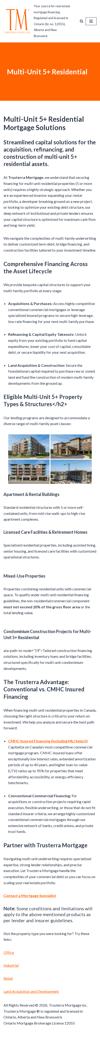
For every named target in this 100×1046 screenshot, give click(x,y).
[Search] (81, 21)
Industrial (11, 965)
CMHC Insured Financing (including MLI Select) (47, 741)
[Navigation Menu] (91, 21)
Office (8, 952)
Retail (8, 978)
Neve (29, 1041)
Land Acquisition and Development (31, 991)
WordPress (66, 1041)
